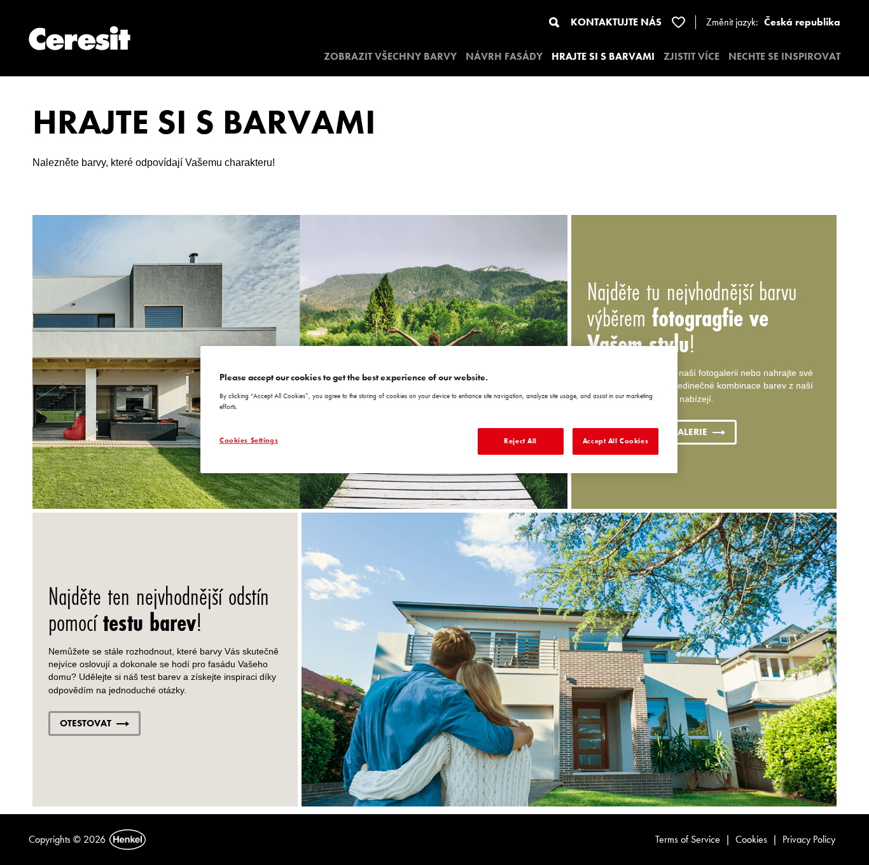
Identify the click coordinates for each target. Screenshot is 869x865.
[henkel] (127, 839)
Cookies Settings (248, 440)
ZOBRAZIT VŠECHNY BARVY (390, 56)
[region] (439, 409)
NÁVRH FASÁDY (504, 56)
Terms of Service (687, 839)
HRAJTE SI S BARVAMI (603, 56)
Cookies (751, 839)
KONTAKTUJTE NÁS (616, 22)
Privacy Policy (808, 839)
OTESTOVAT (85, 723)
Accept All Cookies (615, 440)
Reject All (520, 440)
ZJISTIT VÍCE (692, 56)
